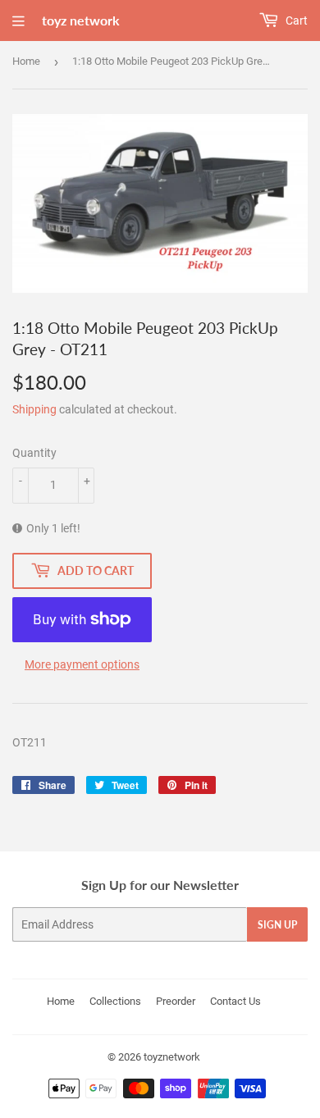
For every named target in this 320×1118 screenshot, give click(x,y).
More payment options (82, 664)
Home (26, 61)
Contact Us (235, 1001)
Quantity (34, 452)
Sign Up (277, 925)
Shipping (34, 409)
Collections (115, 1001)
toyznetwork (172, 1057)
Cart (295, 20)
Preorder (175, 1001)
